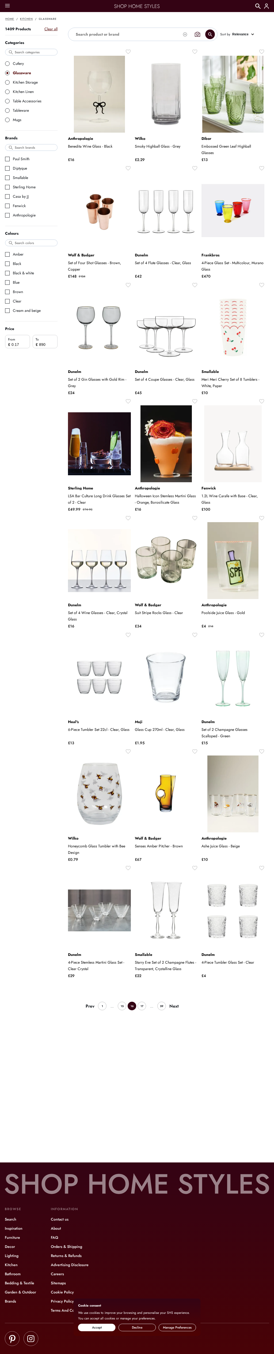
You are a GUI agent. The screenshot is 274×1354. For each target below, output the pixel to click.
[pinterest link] (12, 1339)
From (11, 339)
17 (141, 1006)
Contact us (59, 1219)
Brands (10, 1301)
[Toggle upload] (197, 34)
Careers (57, 1274)
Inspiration (13, 1228)
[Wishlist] (128, 51)
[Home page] (137, 6)
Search (10, 1219)
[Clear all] (185, 34)
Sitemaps (58, 1283)
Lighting (11, 1255)
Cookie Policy (62, 1292)
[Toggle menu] (7, 6)
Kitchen (26, 19)
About (56, 1228)
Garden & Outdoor (20, 1292)
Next (174, 1006)
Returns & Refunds (66, 1255)
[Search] (258, 6)
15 (122, 1006)
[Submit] (210, 34)
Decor (10, 1246)
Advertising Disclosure (70, 1264)
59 (161, 1006)
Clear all (51, 29)
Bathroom (13, 1274)
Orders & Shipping (66, 1246)
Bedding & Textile (19, 1283)
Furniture (12, 1237)
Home (9, 19)
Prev (90, 1006)
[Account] (266, 6)
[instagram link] (31, 1339)
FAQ (54, 1237)
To (37, 339)
